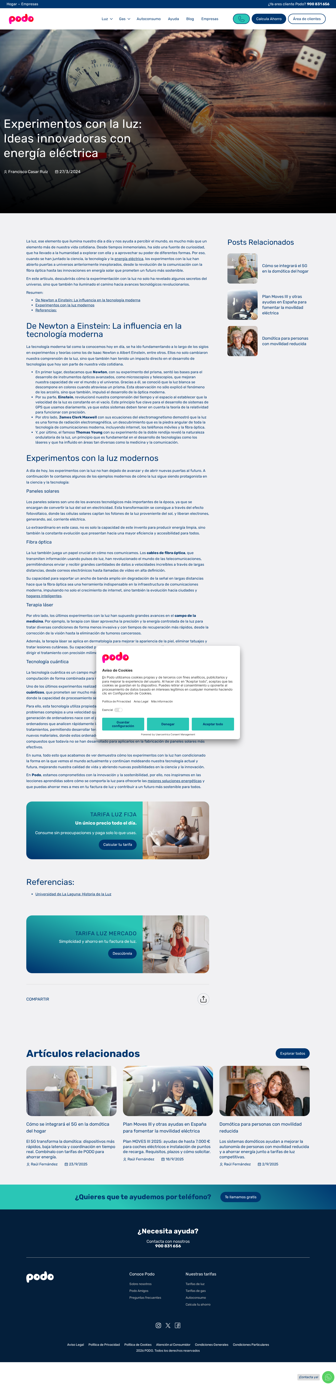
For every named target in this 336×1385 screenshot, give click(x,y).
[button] (107, 19)
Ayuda (173, 19)
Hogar (12, 4)
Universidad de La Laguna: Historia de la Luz (73, 894)
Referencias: (46, 310)
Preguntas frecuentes (145, 1298)
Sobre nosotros (140, 1284)
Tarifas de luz (195, 1284)
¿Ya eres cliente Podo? (298, 4)
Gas (122, 19)
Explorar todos (292, 1053)
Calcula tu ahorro (198, 1304)
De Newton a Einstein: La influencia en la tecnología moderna (87, 300)
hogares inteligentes (43, 596)
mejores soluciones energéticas (175, 781)
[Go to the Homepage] (21, 19)
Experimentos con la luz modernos (64, 305)
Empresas (29, 4)
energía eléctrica (129, 259)
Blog (190, 19)
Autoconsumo (149, 19)
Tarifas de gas (196, 1291)
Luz (105, 19)
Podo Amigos (138, 1291)
